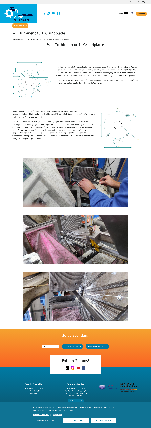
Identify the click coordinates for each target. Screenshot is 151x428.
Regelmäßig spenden (96, 346)
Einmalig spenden (71, 346)
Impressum (57, 414)
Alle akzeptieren (103, 420)
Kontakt (128, 2)
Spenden (141, 13)
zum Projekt (19, 25)
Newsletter (136, 2)
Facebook (58, 13)
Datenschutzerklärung (42, 414)
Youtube (53, 13)
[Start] (18, 13)
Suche (132, 13)
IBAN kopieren (74, 401)
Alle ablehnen (75, 420)
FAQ (143, 2)
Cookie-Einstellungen (47, 420)
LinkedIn (43, 13)
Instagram (48, 13)
